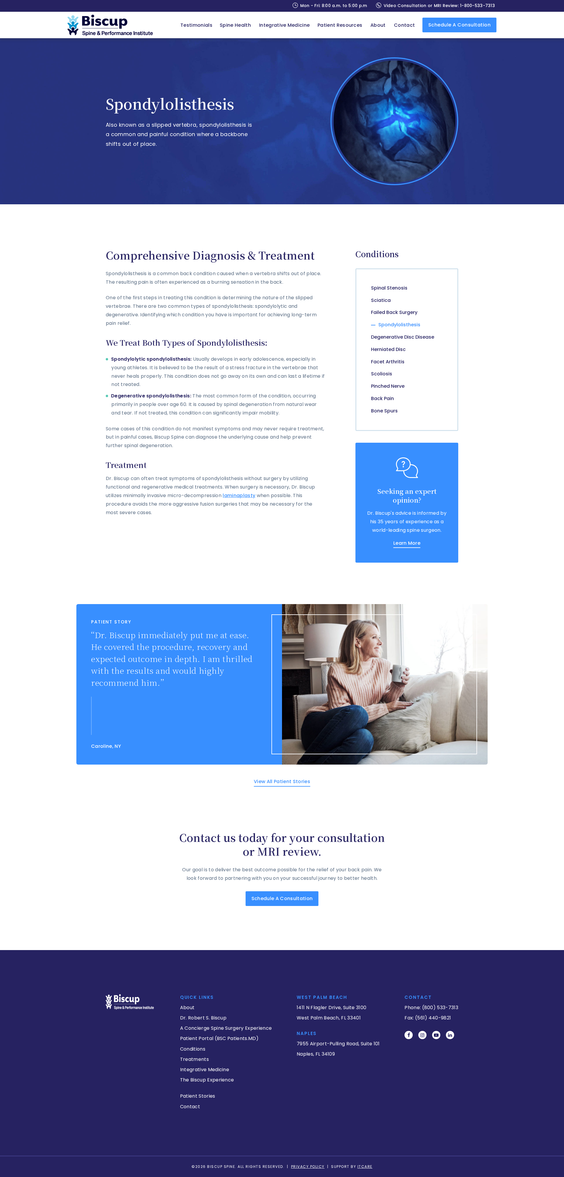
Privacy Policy (308, 1166)
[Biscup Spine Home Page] (113, 25)
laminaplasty (239, 495)
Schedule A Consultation (282, 898)
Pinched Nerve (387, 386)
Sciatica (381, 300)
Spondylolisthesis (399, 324)
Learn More (406, 543)
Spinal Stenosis (389, 288)
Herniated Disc (388, 349)
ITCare (364, 1166)
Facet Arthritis (387, 361)
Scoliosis (381, 373)
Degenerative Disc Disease (402, 337)
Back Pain (382, 398)
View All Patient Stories (282, 781)
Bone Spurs (384, 410)
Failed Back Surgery (394, 312)
